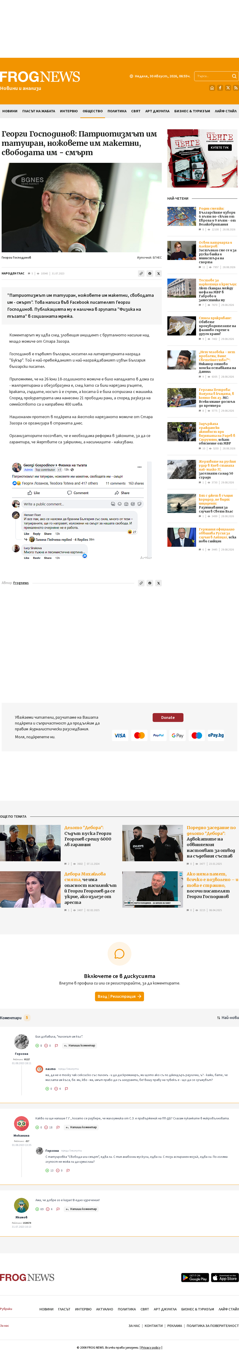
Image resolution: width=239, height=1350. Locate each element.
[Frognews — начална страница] (27, 1277)
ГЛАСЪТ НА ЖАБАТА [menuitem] (38, 111)
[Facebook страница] (220, 88)
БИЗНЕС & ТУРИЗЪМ (197, 1309)
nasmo (51, 1069)
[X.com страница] (228, 88)
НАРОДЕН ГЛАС (13, 273)
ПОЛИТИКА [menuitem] (117, 111)
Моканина (21, 1135)
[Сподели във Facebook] (150, 273)
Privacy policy (151, 1347)
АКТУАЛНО (104, 1309)
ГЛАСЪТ (64, 1309)
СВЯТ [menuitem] (136, 111)
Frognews (21, 583)
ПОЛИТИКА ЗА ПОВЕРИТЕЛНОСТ (213, 1325)
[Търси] (234, 76)
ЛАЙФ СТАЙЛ (229, 1309)
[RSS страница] (236, 88)
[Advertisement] (119, 29)
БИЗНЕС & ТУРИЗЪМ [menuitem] (192, 111)
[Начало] (212, 88)
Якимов (21, 1217)
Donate (168, 718)
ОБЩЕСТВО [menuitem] (93, 111)
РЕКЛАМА (174, 1325)
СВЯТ (145, 1309)
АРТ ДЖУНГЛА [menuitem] (157, 111)
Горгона (21, 1054)
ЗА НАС (134, 1325)
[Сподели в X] (158, 273)
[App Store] (225, 1277)
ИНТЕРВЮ (83, 1309)
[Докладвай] (56, 1046)
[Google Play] (195, 1277)
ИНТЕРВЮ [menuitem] (69, 111)
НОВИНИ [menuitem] (10, 111)
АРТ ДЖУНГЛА (165, 1309)
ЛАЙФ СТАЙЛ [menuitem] (226, 111)
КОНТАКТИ (154, 1325)
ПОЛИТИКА (127, 1309)
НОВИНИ (46, 1309)
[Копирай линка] (141, 273)
